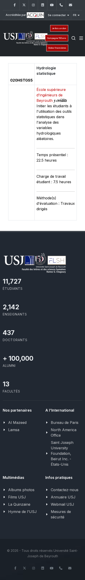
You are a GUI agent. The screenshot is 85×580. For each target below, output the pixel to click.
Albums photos (21, 490)
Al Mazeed (17, 422)
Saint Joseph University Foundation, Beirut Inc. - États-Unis (62, 453)
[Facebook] (14, 5)
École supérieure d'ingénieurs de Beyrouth (51, 95)
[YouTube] (51, 5)
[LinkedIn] (42, 5)
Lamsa (13, 430)
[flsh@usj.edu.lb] (70, 5)
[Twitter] (24, 5)
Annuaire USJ (63, 497)
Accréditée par (16, 15)
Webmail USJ (62, 504)
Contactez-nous (64, 490)
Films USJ (17, 497)
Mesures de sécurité (61, 514)
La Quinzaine (19, 504)
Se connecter (57, 15)
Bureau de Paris (64, 422)
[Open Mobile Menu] (81, 38)
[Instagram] (33, 5)
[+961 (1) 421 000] (61, 5)
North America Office (63, 433)
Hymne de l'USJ (22, 511)
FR (74, 15)
